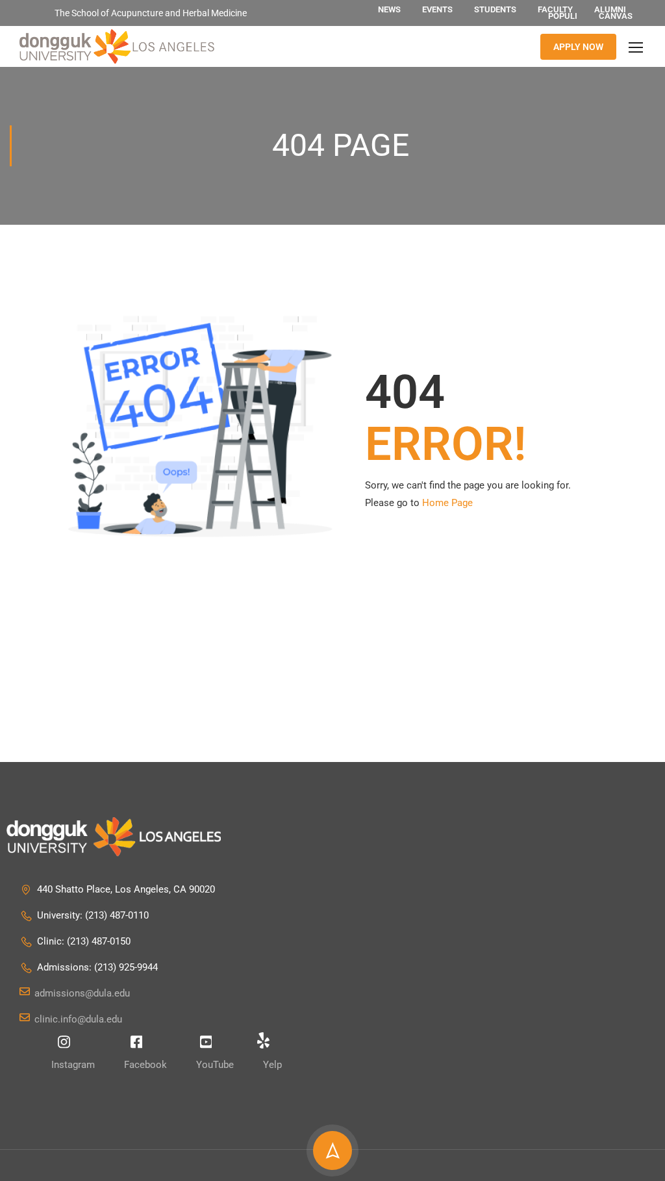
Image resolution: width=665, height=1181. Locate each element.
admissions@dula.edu (82, 993)
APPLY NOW (578, 47)
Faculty (555, 9)
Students (495, 9)
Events (437, 9)
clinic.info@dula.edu (78, 1019)
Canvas (616, 16)
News (389, 9)
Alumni (610, 9)
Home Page (447, 503)
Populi (562, 16)
